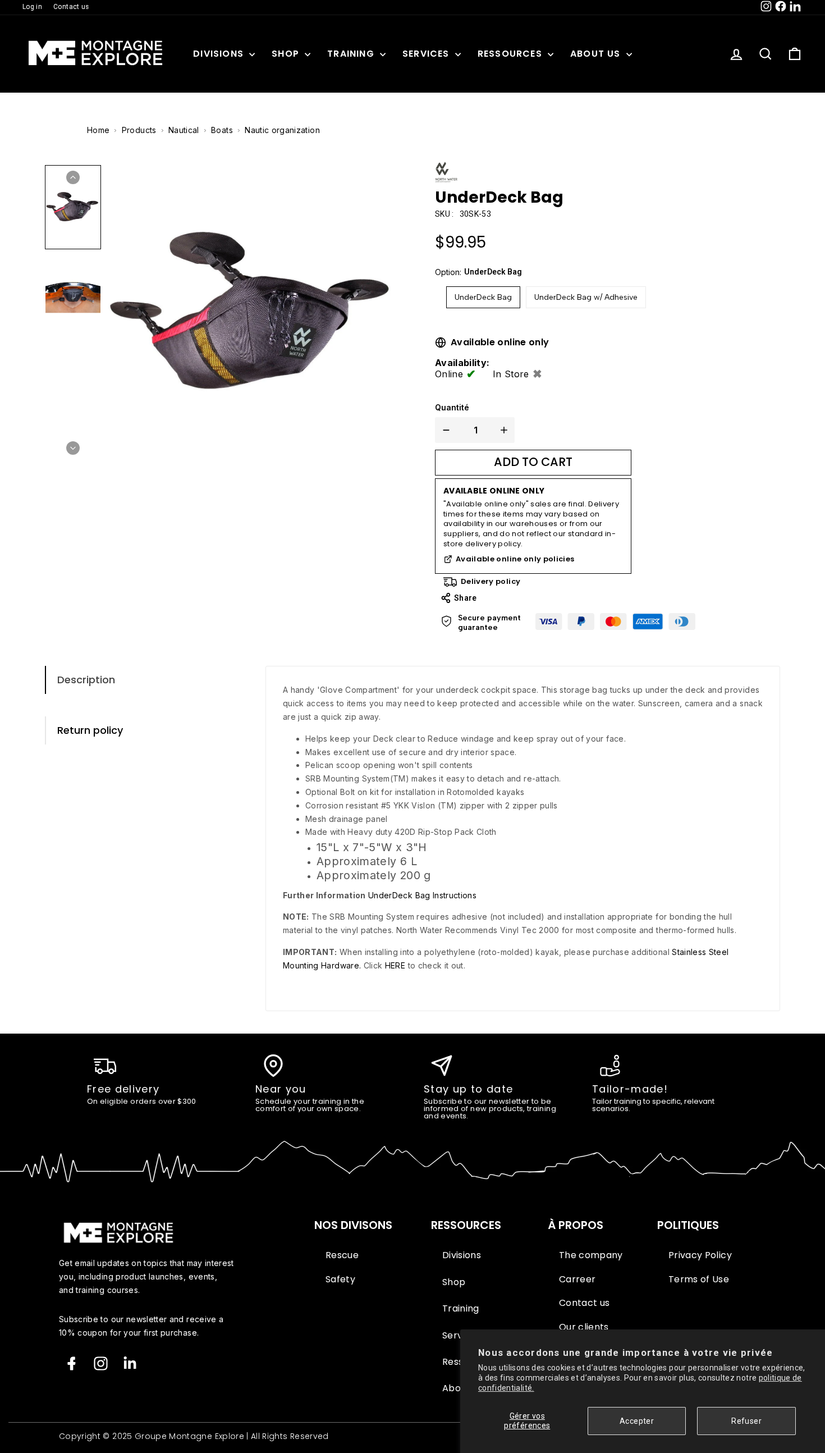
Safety (340, 1279)
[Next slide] (73, 448)
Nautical (183, 130)
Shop (287, 53)
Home (98, 130)
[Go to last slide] (73, 177)
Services (427, 53)
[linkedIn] (130, 1363)
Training (352, 53)
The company (591, 1255)
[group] (73, 207)
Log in (32, 7)
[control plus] (506, 430)
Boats (222, 130)
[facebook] (71, 1363)
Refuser (746, 1421)
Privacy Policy (700, 1255)
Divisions (219, 53)
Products (139, 130)
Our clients (584, 1327)
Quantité (452, 407)
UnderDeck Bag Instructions (421, 895)
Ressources (511, 53)
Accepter (637, 1421)
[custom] (100, 1363)
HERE (395, 965)
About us (597, 53)
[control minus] (444, 430)
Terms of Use (698, 1279)
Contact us (71, 7)
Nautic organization (282, 130)
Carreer (577, 1279)
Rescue (342, 1255)
